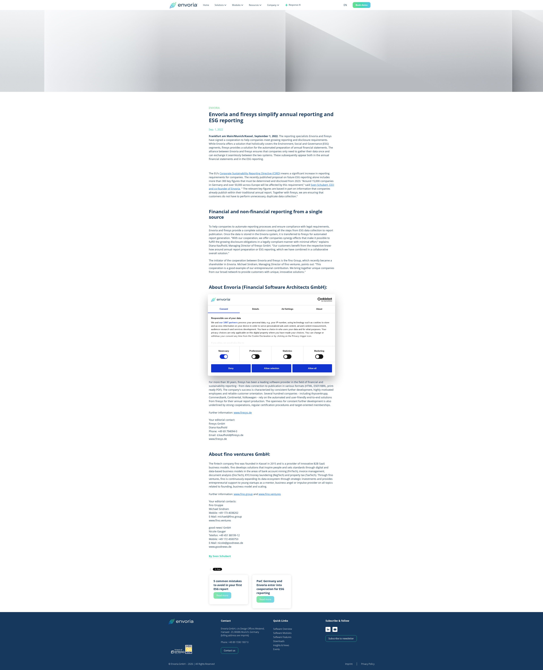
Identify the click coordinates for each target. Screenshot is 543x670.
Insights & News (281, 645)
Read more (222, 595)
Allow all (312, 368)
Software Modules (282, 633)
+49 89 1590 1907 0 (238, 642)
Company (271, 5)
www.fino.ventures (270, 494)
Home (206, 5)
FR (349, 15)
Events (276, 649)
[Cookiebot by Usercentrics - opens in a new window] (319, 300)
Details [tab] (255, 309)
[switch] (256, 356)
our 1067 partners (228, 322)
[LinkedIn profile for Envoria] (328, 629)
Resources (254, 5)
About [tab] (319, 309)
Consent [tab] (224, 309)
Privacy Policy (367, 663)
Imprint (349, 663)
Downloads (278, 641)
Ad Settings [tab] (287, 309)
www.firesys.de (243, 412)
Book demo (362, 5)
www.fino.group (243, 494)
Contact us (229, 650)
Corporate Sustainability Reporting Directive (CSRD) (250, 173)
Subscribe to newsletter (341, 638)
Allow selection (271, 368)
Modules (236, 5)
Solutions (219, 5)
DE (349, 10)
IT (349, 19)
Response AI (294, 4)
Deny (230, 368)
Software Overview (282, 628)
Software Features (282, 637)
